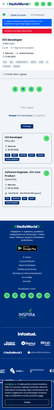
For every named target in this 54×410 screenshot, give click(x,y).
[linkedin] (31, 89)
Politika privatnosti (27, 269)
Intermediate (12, 159)
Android (16, 198)
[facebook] (15, 89)
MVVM (23, 155)
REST (15, 155)
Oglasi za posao (18, 15)
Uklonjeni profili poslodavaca (27, 273)
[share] (39, 89)
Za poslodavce (26, 261)
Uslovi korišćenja (27, 265)
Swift (31, 155)
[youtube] (23, 295)
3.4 (3, 48)
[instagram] (15, 295)
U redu (27, 402)
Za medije (27, 277)
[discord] (39, 295)
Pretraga (27, 126)
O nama (27, 257)
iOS (7, 155)
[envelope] (47, 295)
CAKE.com (8, 43)
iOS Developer (13, 137)
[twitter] (23, 89)
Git (24, 198)
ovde (40, 395)
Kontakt (27, 281)
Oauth (40, 155)
